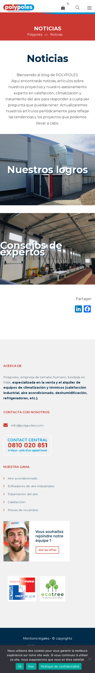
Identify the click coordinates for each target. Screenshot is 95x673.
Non (31, 666)
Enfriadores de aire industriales (31, 486)
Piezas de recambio (23, 510)
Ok (20, 666)
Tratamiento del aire (23, 494)
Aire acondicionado (23, 478)
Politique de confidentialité (60, 666)
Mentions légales (36, 638)
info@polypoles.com (27, 425)
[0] (63, 8)
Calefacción (16, 502)
